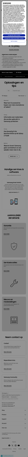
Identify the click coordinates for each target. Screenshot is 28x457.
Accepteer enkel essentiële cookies (14, 38)
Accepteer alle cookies (14, 35)
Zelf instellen (14, 41)
